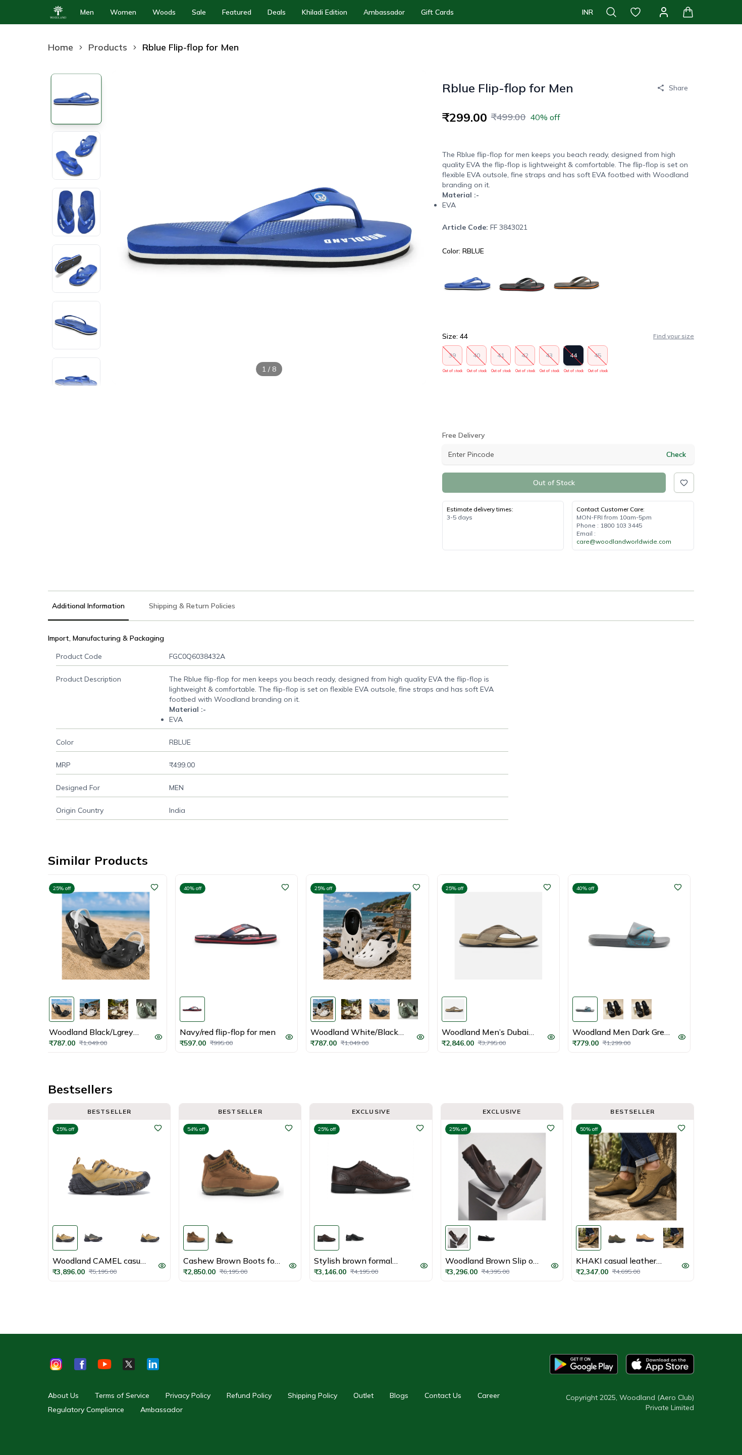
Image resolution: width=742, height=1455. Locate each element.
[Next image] (410, 227)
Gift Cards (437, 12)
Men (87, 12)
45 (598, 358)
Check (676, 454)
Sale (199, 12)
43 (549, 358)
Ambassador (384, 12)
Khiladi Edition (324, 12)
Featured (236, 12)
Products (107, 47)
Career (489, 1395)
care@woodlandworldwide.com (623, 541)
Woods (164, 12)
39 (452, 358)
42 (525, 358)
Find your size (673, 336)
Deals (277, 12)
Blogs (399, 1395)
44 (574, 358)
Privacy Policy (188, 1395)
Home (60, 47)
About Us (63, 1395)
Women (123, 12)
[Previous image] (129, 227)
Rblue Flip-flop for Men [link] (190, 47)
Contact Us (443, 1395)
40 (477, 358)
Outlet (363, 1395)
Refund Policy (249, 1395)
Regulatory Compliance (86, 1409)
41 (501, 358)
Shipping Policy (312, 1395)
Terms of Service (122, 1395)
